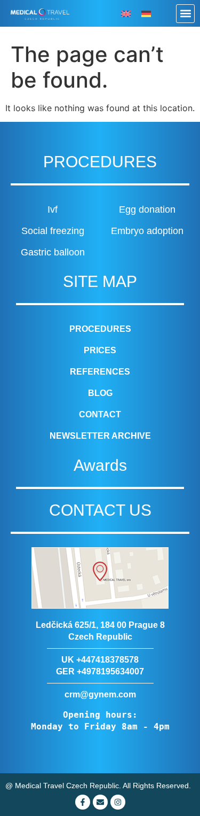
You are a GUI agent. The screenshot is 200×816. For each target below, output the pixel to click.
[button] (185, 13)
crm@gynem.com (100, 694)
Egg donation (147, 209)
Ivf (52, 209)
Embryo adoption (147, 231)
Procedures (100, 328)
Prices (100, 350)
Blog (100, 393)
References (100, 371)
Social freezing (52, 231)
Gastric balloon (53, 252)
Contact (100, 414)
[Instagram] (117, 802)
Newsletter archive (100, 435)
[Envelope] (100, 802)
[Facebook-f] (82, 802)
